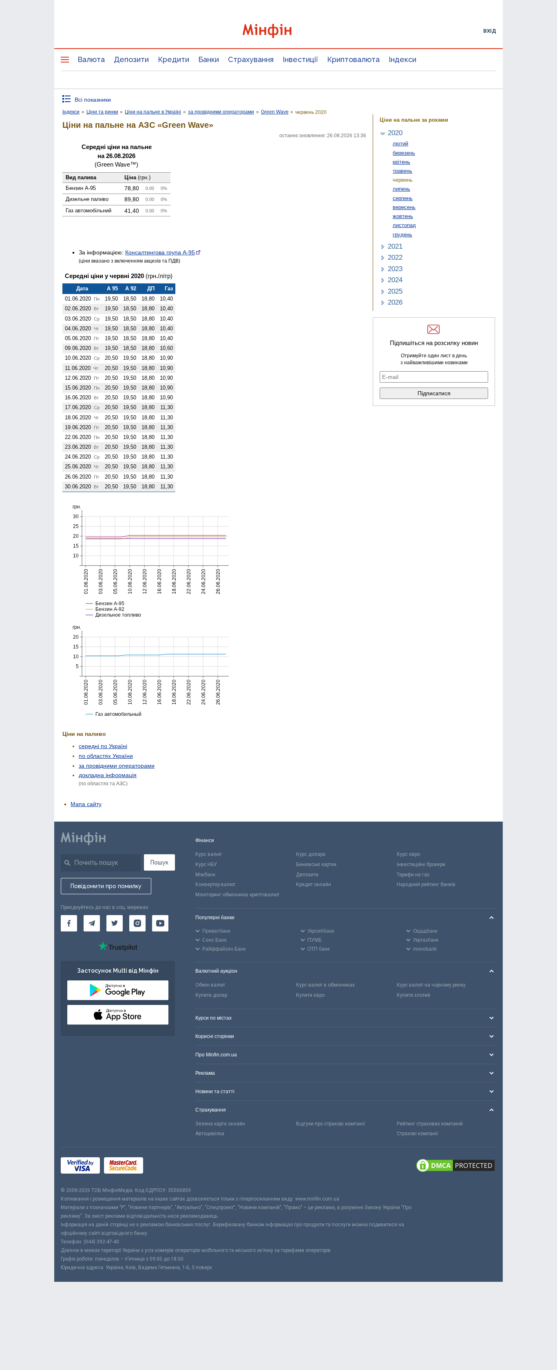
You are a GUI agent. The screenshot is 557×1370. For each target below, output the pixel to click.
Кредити (173, 59)
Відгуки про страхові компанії (330, 1124)
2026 (395, 302)
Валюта (91, 59)
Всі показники (93, 99)
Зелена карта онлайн (220, 1124)
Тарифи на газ (413, 875)
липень (401, 189)
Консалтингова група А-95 (160, 252)
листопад (404, 225)
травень (402, 171)
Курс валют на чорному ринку (431, 985)
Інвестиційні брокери (421, 864)
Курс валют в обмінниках (325, 985)
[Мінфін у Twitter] (114, 923)
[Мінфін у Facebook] (69, 923)
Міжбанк (205, 875)
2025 (395, 291)
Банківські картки (316, 864)
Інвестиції (300, 59)
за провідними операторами (117, 765)
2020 (395, 133)
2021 (395, 246)
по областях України (106, 756)
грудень (402, 235)
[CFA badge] (165, 1167)
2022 (395, 257)
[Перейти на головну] (278, 31)
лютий (400, 143)
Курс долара (310, 854)
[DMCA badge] (455, 1166)
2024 (395, 280)
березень (404, 153)
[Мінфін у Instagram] (137, 923)
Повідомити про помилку (106, 886)
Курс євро (408, 854)
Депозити (131, 59)
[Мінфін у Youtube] (160, 923)
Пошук (159, 862)
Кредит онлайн (313, 884)
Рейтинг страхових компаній (430, 1124)
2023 (395, 269)
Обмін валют (210, 985)
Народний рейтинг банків (426, 884)
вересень (404, 207)
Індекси (402, 59)
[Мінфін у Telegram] (92, 923)
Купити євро (310, 995)
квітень (401, 162)
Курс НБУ (206, 864)
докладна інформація (108, 775)
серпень (403, 198)
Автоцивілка (209, 1133)
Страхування (251, 59)
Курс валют (208, 854)
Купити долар (211, 995)
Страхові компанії (417, 1133)
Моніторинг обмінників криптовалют (237, 895)
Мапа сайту (86, 804)
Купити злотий (413, 995)
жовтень (403, 216)
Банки (208, 59)
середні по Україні (103, 746)
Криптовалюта (353, 59)
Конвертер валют (215, 884)
